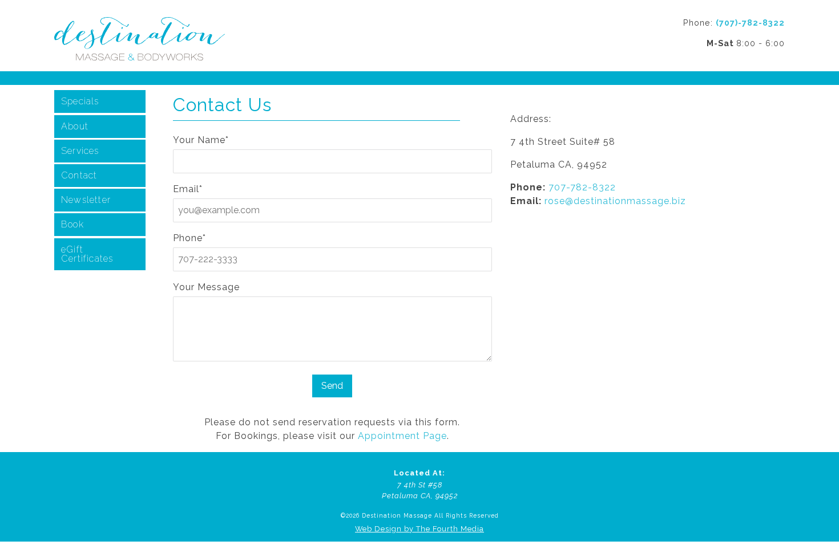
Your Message (206, 287)
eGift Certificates (87, 254)
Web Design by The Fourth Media (419, 528)
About (74, 126)
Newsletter (86, 199)
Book (72, 224)
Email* (188, 189)
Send (332, 385)
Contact (79, 175)
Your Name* (201, 140)
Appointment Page (402, 435)
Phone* (189, 238)
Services (80, 150)
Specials (80, 101)
